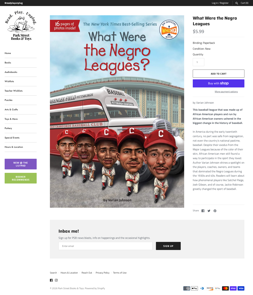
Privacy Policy (102, 272)
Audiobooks (11, 72)
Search (53, 272)
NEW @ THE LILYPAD (20, 164)
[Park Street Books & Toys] (20, 26)
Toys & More (11, 119)
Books (8, 62)
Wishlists (9, 81)
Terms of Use (119, 272)
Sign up (168, 246)
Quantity (198, 54)
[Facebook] (51, 281)
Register (224, 3)
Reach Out (87, 272)
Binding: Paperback (204, 43)
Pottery (8, 128)
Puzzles (8, 100)
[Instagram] (56, 281)
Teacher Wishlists (14, 90)
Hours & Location (14, 147)
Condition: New (201, 49)
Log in (215, 3)
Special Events (12, 137)
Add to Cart (218, 73)
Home (8, 53)
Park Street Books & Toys (71, 288)
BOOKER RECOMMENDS (21, 178)
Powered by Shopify (95, 288)
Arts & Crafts (11, 109)
